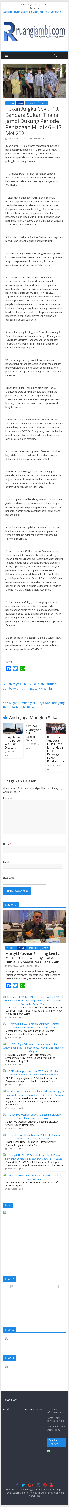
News (20, 103)
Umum (44, 103)
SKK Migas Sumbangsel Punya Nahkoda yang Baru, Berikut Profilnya (34, 705)
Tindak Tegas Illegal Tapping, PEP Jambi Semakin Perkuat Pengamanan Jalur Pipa (30, 1143)
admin (25, 138)
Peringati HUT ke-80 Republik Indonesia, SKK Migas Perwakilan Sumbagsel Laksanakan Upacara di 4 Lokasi (34, 1164)
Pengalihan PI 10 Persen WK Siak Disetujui (13, 742)
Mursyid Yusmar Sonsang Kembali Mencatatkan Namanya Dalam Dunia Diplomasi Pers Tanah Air (33, 957)
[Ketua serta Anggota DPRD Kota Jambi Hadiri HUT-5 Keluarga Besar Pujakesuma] (56, 725)
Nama (7, 844)
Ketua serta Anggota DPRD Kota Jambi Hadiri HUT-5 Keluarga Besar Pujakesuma (55, 749)
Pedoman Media (33, 1409)
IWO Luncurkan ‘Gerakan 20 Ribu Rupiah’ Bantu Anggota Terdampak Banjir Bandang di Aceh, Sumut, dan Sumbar (32, 1101)
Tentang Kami (10, 1399)
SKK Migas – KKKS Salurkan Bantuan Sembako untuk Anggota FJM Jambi (29, 686)
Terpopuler (31, 103)
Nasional (11, 947)
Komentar (8, 797)
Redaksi (7, 1409)
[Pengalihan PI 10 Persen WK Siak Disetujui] (13, 725)
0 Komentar (38, 138)
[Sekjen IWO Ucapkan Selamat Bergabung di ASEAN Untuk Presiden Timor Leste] (33, 1114)
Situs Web (8, 877)
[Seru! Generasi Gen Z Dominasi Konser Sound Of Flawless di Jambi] (33, 1175)
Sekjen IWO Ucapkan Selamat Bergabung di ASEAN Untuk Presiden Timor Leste (32, 1123)
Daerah (10, 103)
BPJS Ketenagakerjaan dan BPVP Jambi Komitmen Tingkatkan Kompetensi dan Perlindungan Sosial (31, 1080)
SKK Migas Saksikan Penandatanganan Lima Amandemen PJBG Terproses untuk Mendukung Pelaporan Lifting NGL (30, 1058)
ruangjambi (27, 966)
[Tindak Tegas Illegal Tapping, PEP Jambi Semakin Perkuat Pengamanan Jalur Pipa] (33, 1134)
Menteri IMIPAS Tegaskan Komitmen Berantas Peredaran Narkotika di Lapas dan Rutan (29, 1032)
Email (7, 862)
